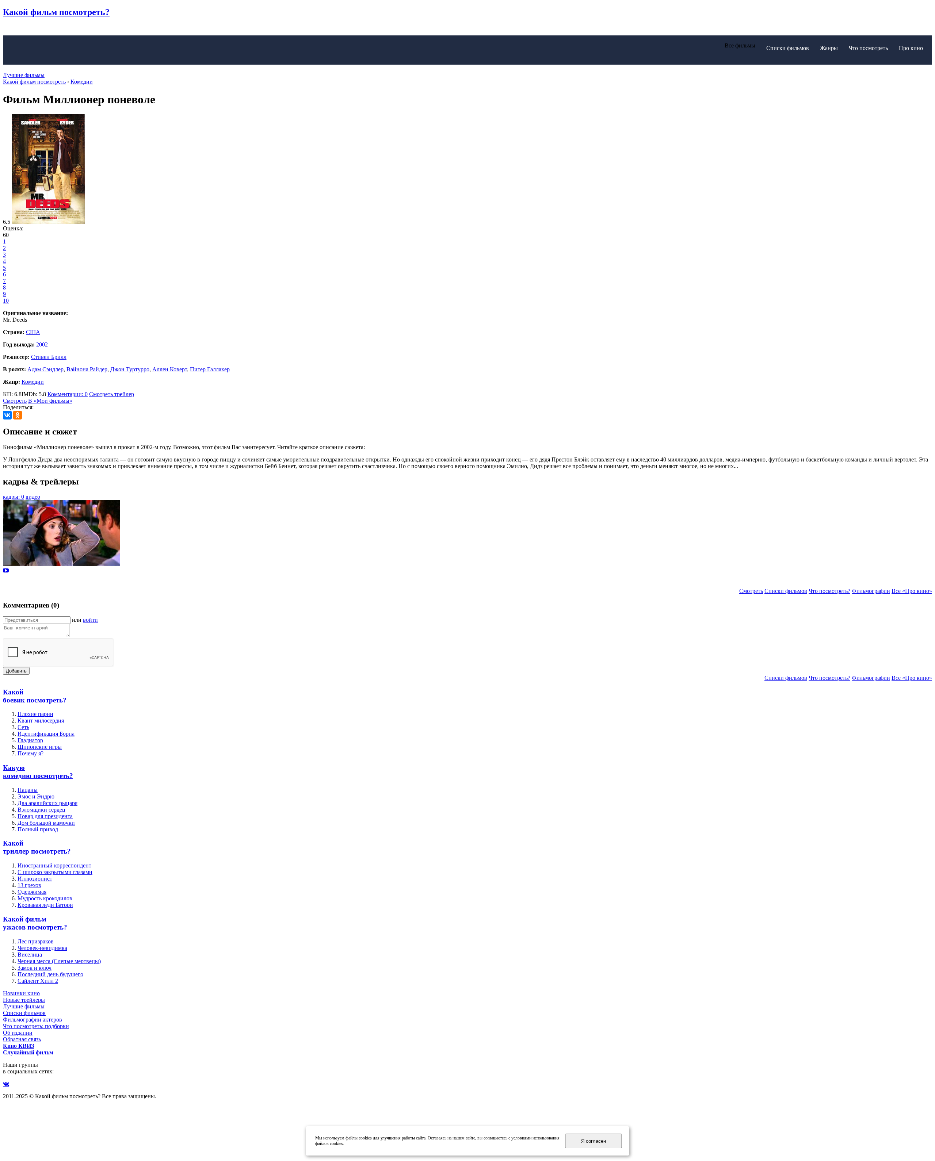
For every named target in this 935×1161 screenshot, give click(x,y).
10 (6, 301)
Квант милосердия (41, 720)
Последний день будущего (50, 974)
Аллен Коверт (169, 369)
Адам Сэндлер (45, 369)
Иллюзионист (35, 878)
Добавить (16, 671)
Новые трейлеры (24, 1000)
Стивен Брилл (48, 357)
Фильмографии (871, 591)
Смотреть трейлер (111, 394)
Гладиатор (30, 740)
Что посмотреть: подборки (36, 1026)
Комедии (33, 382)
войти (90, 620)
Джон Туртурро (129, 369)
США (33, 332)
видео (33, 497)
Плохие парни (35, 714)
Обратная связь (22, 1039)
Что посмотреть (868, 48)
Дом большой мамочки (46, 823)
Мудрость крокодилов (45, 898)
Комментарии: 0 (67, 394)
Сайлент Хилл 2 (38, 981)
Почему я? (30, 753)
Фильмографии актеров (32, 1019)
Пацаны (28, 790)
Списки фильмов (787, 48)
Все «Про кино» (912, 591)
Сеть (23, 727)
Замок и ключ (34, 968)
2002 (42, 344)
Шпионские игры (40, 747)
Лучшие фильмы (24, 75)
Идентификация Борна (46, 734)
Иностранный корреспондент (54, 865)
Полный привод (38, 829)
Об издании (18, 1033)
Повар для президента (45, 816)
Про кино (911, 48)
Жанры (829, 48)
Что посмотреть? (829, 591)
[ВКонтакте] (7, 415)
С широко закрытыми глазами (55, 872)
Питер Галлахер (210, 369)
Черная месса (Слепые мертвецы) (59, 961)
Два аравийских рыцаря (47, 803)
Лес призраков (36, 941)
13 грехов (29, 885)
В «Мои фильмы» (50, 401)
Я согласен (593, 1141)
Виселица (30, 954)
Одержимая (32, 892)
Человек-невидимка (42, 948)
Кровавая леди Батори (45, 905)
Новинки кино (21, 993)
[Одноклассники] (17, 415)
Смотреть (15, 401)
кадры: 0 (13, 497)
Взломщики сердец (41, 809)
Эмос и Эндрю (36, 796)
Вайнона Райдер (86, 369)
